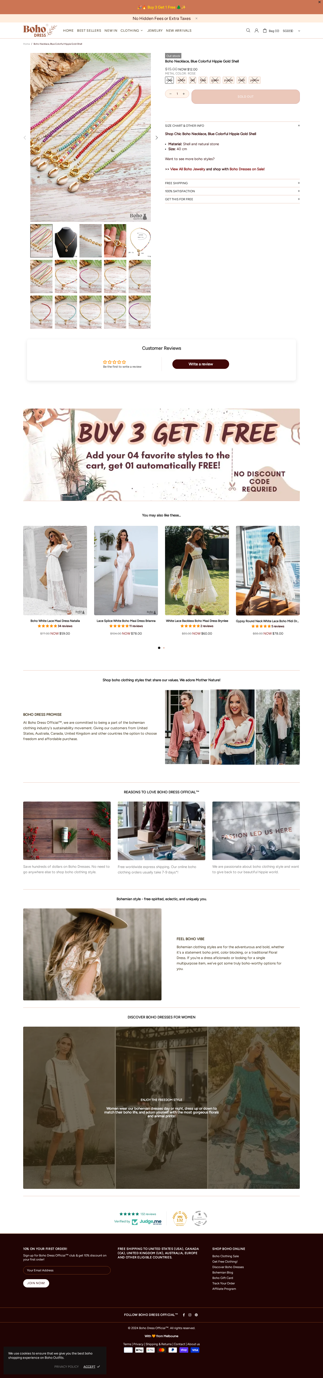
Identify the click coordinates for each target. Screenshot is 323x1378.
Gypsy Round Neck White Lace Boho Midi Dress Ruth (268, 621)
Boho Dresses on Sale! (247, 169)
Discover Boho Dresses (228, 1267)
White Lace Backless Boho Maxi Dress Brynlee (197, 621)
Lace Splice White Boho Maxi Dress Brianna (126, 621)
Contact (179, 1344)
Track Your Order (223, 1283)
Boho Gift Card (222, 1278)
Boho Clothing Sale (225, 1256)
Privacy (138, 1344)
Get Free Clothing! (225, 1261)
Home (26, 43)
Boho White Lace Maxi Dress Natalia (55, 621)
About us (193, 1344)
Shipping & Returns (159, 1344)
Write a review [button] (201, 364)
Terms (127, 1344)
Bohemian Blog (222, 1272)
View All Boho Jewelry (187, 169)
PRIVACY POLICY (66, 1366)
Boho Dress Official (40, 30)
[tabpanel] (55, 585)
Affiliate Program (224, 1289)
